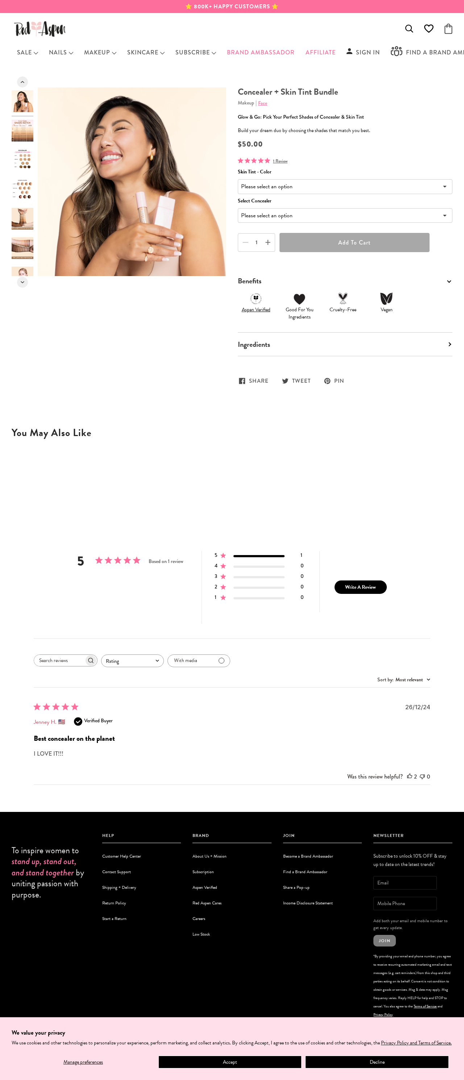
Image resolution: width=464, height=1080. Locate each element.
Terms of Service (425, 1006)
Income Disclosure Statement (308, 903)
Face (262, 103)
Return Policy (114, 903)
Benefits (249, 280)
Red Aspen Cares (206, 903)
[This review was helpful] (409, 776)
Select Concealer (255, 201)
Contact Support (116, 871)
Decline (377, 1062)
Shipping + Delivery (119, 887)
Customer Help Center (121, 856)
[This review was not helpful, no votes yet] (422, 776)
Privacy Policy (383, 1014)
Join (384, 940)
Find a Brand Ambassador (305, 871)
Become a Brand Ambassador (308, 856)
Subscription (203, 871)
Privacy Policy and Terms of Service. (416, 1043)
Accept (230, 1062)
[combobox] (132, 660)
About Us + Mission (209, 856)
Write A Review (360, 587)
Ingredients (254, 344)
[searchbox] (59, 660)
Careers (198, 918)
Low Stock (201, 934)
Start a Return (114, 918)
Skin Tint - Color (255, 172)
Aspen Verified (256, 309)
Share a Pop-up (296, 887)
